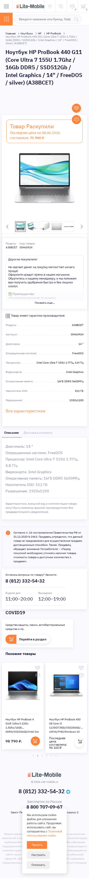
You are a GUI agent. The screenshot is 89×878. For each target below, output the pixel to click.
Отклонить (38, 865)
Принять (37, 845)
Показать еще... (45, 302)
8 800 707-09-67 (44, 807)
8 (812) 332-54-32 (25, 581)
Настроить (38, 855)
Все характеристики (25, 410)
